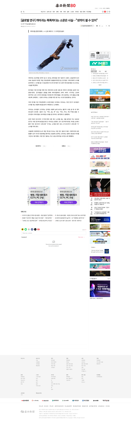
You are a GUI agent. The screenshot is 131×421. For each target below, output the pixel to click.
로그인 (104, 8)
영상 (82, 376)
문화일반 (22, 376)
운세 (52, 389)
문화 (68, 12)
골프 (37, 383)
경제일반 (68, 360)
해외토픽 (98, 363)
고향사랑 (22, 393)
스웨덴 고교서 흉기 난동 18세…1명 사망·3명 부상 (68, 221)
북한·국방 (53, 365)
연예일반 (68, 376)
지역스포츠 (38, 385)
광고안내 (46, 406)
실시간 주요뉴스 (94, 112)
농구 (37, 382)
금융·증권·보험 (69, 363)
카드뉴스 (83, 382)
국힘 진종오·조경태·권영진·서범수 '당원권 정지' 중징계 (102, 199)
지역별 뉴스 (83, 371)
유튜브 (66, 146)
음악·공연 (23, 378)
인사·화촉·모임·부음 (55, 383)
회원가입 (107, 8)
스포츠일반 (38, 376)
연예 (67, 374)
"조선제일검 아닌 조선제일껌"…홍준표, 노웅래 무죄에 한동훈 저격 (101, 212)
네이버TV (40, 146)
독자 (52, 385)
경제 (57, 12)
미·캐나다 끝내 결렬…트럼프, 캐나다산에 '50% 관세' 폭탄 (70, 215)
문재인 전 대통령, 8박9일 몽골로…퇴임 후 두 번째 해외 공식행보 (106, 76)
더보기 (108, 279)
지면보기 (96, 8)
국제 (64, 12)
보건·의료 (83, 365)
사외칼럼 (38, 363)
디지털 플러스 (93, 279)
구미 (22, 394)
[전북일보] (95, 400)
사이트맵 (107, 406)
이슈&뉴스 (93, 247)
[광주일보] (65, 400)
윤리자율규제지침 (93, 406)
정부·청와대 (53, 362)
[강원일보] (35, 400)
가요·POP (68, 380)
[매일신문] (25, 400)
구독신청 (51, 406)
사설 (37, 360)
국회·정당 (53, 363)
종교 (22, 383)
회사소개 (41, 406)
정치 (54, 12)
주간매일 (88, 12)
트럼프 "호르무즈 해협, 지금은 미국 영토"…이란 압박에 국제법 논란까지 (41, 218)
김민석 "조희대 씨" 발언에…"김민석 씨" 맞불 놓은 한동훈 (101, 208)
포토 (82, 378)
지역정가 (53, 367)
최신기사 (43, 12)
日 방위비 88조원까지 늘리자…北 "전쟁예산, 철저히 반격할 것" (71, 218)
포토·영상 (83, 374)
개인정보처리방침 (77, 406)
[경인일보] (55, 400)
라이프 (77, 12)
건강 (52, 382)
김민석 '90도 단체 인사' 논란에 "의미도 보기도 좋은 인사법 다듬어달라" (107, 80)
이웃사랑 (83, 369)
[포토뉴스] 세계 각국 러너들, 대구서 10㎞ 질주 (102, 82)
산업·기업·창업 (69, 365)
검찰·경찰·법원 (84, 363)
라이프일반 (53, 376)
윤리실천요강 (101, 406)
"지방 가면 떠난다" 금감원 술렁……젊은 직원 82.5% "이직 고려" (100, 122)
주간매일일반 (99, 376)
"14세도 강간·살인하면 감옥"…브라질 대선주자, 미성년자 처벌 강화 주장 (41, 221)
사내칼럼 (38, 362)
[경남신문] (45, 400)
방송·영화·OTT (69, 378)
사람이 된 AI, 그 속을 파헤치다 (96, 298)
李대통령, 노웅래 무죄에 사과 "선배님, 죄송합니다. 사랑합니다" (102, 203)
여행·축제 (53, 378)
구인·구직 (68, 367)
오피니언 (49, 12)
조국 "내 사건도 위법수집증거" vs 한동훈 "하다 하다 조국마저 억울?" (99, 137)
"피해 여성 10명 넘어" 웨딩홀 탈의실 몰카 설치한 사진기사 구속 (97, 252)
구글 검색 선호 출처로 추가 (87, 26)
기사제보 (100, 8)
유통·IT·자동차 (69, 369)
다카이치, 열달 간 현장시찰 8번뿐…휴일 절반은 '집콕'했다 (37, 215)
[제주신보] (106, 400)
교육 (82, 367)
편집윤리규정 (85, 406)
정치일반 (53, 360)
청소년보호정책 (68, 406)
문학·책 (22, 382)
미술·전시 (23, 380)
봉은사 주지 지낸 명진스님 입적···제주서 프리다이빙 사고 (105, 78)
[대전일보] (75, 400)
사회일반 (83, 360)
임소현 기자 (23, 24)
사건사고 (83, 362)
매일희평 (38, 365)
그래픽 (82, 380)
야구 (37, 378)
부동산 (67, 362)
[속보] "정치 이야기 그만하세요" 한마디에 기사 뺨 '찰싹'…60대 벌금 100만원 (100, 117)
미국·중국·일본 (100, 362)
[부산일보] (85, 400)
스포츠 (72, 12)
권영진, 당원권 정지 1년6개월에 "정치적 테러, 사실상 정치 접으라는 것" (102, 194)
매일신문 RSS (39, 393)
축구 (37, 380)
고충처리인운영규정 (58, 406)
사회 (61, 12)
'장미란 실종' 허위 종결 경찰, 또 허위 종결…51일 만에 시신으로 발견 (107, 73)
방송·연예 (82, 12)
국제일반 (98, 360)
